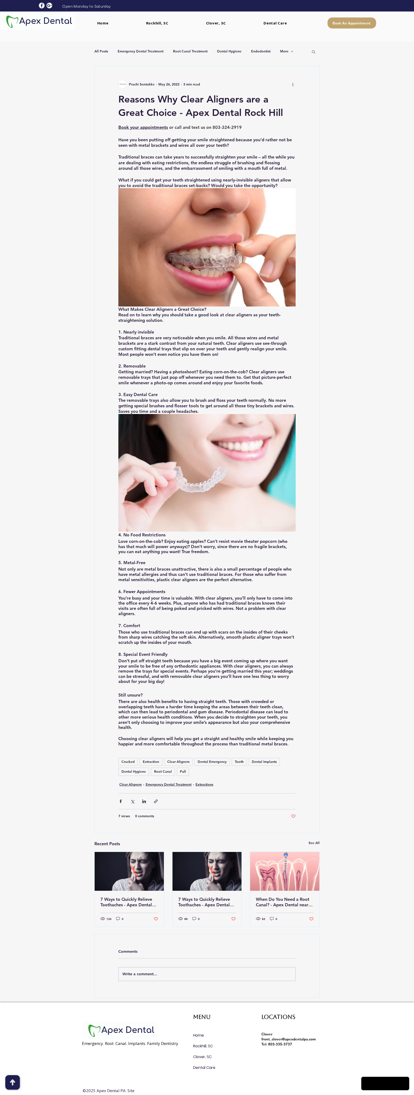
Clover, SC (202, 1057)
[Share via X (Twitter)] (132, 801)
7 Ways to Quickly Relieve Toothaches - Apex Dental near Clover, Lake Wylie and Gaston (128, 902)
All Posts (101, 51)
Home (198, 1035)
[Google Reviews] (49, 5)
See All (314, 843)
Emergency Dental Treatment (140, 51)
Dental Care (204, 1067)
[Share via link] (156, 801)
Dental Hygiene (229, 51)
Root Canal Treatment (190, 51)
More (284, 51)
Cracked (128, 762)
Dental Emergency (212, 762)
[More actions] (293, 84)
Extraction (151, 762)
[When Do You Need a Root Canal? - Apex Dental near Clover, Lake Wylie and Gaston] (284, 871)
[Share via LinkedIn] (144, 801)
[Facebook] (42, 5)
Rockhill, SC (203, 1046)
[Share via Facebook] (120, 801)
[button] (313, 51)
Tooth (239, 762)
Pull (183, 771)
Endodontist (260, 51)
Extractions (204, 784)
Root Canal (163, 771)
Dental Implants (264, 762)
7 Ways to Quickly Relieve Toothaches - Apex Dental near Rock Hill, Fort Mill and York (206, 902)
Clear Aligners (178, 762)
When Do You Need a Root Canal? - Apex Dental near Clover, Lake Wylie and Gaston (282, 902)
